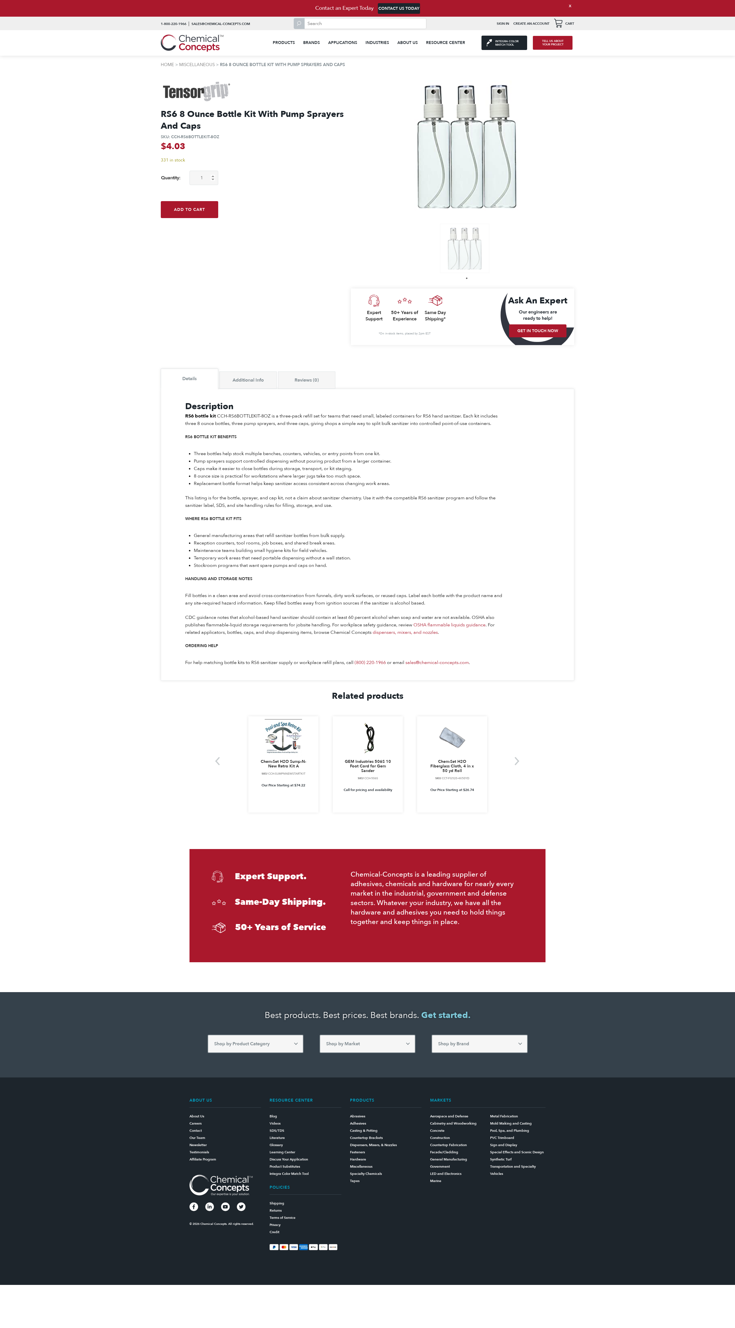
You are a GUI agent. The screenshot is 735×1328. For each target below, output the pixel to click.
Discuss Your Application (289, 1159)
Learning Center (282, 1152)
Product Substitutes (285, 1166)
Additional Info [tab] (248, 380)
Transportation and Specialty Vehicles (513, 1170)
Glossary (276, 1145)
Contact (195, 1130)
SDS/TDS (277, 1130)
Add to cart (189, 209)
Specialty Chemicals (366, 1173)
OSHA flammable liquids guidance (449, 625)
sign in (503, 23)
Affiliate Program (202, 1159)
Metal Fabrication (504, 1116)
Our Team (197, 1137)
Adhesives (358, 1123)
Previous (217, 761)
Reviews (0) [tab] (307, 380)
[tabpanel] (465, 248)
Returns (276, 1210)
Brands (311, 42)
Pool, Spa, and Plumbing (509, 1130)
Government (440, 1166)
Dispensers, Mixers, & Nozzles (373, 1145)
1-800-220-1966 (173, 24)
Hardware (358, 1159)
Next (517, 761)
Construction (440, 1137)
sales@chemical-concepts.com (437, 662)
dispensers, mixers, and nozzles (405, 632)
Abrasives (357, 1116)
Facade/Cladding (444, 1152)
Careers (195, 1123)
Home (167, 65)
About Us (407, 42)
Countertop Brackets (366, 1137)
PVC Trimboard (502, 1137)
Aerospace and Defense (449, 1116)
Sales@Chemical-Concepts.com (221, 24)
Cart (569, 23)
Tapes (354, 1181)
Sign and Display (503, 1145)
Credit (274, 1232)
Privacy (275, 1225)
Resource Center (445, 42)
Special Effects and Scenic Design (517, 1152)
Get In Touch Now (537, 331)
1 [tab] (466, 278)
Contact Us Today (398, 8)
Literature (277, 1137)
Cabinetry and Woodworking (453, 1123)
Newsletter (198, 1145)
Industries (377, 42)
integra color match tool (507, 43)
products (284, 42)
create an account (531, 23)
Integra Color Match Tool (289, 1173)
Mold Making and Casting (511, 1123)
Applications (342, 42)
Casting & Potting (364, 1130)
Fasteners (357, 1152)
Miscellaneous (197, 65)
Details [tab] (189, 379)
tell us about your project (553, 43)
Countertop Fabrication (448, 1145)
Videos (275, 1123)
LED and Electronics (445, 1173)
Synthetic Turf (501, 1159)
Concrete (437, 1130)
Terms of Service (282, 1217)
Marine (435, 1181)
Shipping (277, 1203)
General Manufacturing (448, 1159)
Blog (273, 1116)
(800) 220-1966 (370, 662)
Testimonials (199, 1152)
